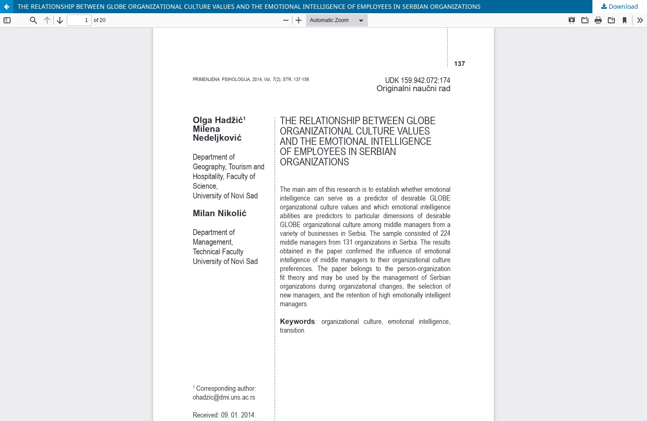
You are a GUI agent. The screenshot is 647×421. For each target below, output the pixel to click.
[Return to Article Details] (6, 6)
